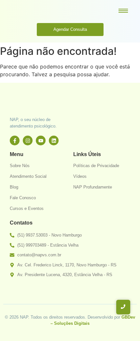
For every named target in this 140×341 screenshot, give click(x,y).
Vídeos (80, 176)
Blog (14, 187)
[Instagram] (28, 140)
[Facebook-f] (15, 140)
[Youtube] (41, 140)
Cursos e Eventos (27, 208)
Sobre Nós (20, 165)
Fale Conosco (23, 197)
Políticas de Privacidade (96, 165)
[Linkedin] (54, 140)
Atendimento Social (28, 176)
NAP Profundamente (92, 187)
